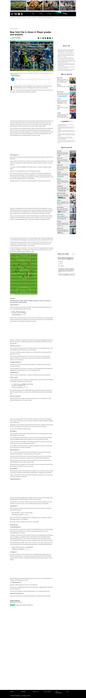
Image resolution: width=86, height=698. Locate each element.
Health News (60, 91)
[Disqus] (31, 640)
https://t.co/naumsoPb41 (27, 512)
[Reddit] (45, 38)
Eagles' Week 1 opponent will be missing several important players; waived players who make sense (66, 64)
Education (60, 77)
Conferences (60, 207)
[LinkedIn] (43, 38)
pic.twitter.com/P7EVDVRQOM (18, 313)
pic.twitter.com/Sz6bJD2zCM (18, 385)
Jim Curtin (28, 605)
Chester (24, 605)
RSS (67, 691)
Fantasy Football (41, 17)
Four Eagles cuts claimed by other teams (66, 53)
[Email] (50, 38)
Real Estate (60, 165)
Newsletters (50, 17)
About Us (12, 691)
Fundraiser (60, 186)
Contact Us (35, 691)
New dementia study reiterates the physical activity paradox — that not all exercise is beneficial (66, 138)
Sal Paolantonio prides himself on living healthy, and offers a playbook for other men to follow (66, 134)
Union (17, 41)
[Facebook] (38, 38)
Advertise (23, 691)
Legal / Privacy (47, 691)
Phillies (34, 17)
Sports (65, 13)
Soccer (13, 41)
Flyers (24, 17)
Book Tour (60, 158)
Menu (12, 14)
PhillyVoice (18, 14)
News (33, 13)
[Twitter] (41, 38)
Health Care (60, 228)
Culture (49, 13)
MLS (32, 605)
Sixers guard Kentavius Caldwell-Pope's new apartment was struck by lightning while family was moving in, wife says (66, 50)
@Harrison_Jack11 (18, 384)
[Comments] (48, 38)
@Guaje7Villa (28, 384)
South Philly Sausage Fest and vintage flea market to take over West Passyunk (66, 70)
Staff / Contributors (58, 692)
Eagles (19, 17)
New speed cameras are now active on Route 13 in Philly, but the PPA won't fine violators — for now (66, 55)
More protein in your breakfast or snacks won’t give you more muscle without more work (66, 141)
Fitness (59, 151)
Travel (59, 172)
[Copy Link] (52, 38)
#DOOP (17, 547)
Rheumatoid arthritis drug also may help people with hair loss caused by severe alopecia (66, 128)
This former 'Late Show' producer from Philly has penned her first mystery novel (66, 58)
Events (57, 13)
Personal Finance (62, 193)
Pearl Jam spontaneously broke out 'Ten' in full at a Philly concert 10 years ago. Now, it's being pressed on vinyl (66, 61)
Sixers (29, 17)
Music (59, 99)
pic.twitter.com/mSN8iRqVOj (26, 547)
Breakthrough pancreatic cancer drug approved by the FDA (65, 125)
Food (59, 106)
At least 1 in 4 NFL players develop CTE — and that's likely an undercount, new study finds (66, 131)
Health (41, 13)
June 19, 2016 (25, 387)
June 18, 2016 (23, 314)
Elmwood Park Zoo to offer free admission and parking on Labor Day (66, 67)
